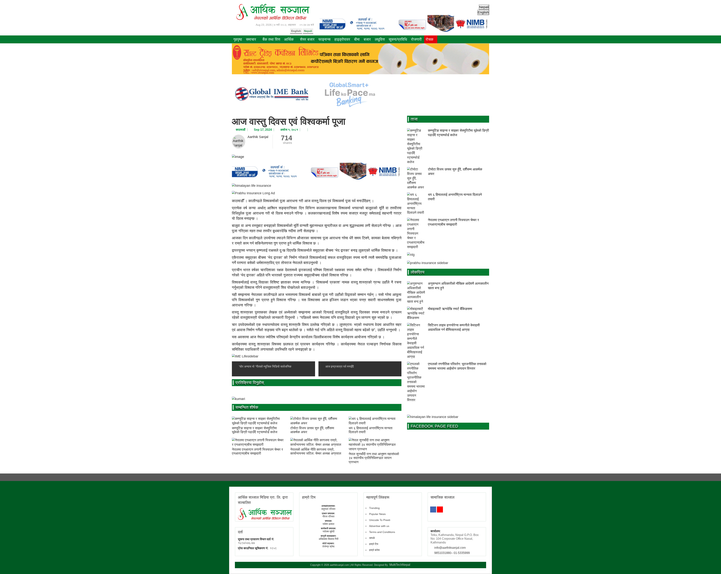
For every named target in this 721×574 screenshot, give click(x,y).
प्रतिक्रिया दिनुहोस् (249, 382)
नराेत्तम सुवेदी (328, 531)
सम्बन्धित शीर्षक (246, 407)
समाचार (251, 39)
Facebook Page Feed (434, 426)
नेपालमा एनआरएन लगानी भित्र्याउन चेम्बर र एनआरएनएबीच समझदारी (257, 451)
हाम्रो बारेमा (374, 550)
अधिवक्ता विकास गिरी (328, 538)
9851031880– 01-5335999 (452, 552)
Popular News (377, 514)
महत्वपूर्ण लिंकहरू (377, 497)
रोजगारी (416, 39)
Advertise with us (379, 526)
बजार (367, 39)
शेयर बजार (307, 39)
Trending (374, 508)
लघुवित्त (380, 39)
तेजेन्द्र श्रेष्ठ (328, 546)
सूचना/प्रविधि (398, 39)
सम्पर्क (372, 538)
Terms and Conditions (382, 532)
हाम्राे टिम (308, 497)
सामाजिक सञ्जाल (442, 497)
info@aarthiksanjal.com (450, 547)
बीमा (357, 39)
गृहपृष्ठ (237, 39)
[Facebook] (433, 509)
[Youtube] (440, 509)
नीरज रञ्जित (328, 516)
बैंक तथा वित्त (271, 39)
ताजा (414, 119)
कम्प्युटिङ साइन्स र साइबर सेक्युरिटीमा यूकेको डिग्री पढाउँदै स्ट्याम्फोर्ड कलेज (254, 430)
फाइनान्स (324, 39)
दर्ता (240, 532)
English (296, 30)
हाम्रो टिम (373, 544)
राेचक (429, 39)
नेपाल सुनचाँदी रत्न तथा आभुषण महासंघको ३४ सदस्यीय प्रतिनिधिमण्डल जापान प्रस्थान (374, 458)
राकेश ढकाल (328, 523)
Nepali (308, 30)
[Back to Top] (712, 565)
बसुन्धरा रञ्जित (328, 508)
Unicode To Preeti (379, 520)
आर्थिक (289, 39)
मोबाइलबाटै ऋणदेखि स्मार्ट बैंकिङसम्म (450, 309)
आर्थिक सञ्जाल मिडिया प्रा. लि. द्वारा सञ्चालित (263, 500)
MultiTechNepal (399, 564)
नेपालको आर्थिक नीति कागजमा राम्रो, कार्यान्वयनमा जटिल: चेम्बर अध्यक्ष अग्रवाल (315, 451)
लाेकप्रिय (417, 272)
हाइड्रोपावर (342, 39)
